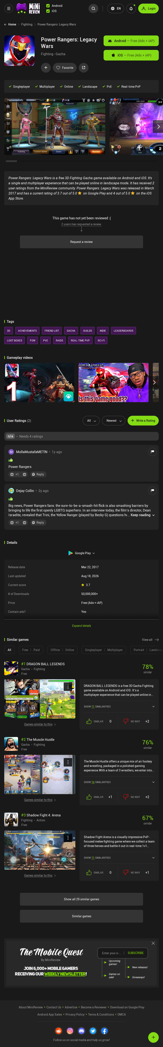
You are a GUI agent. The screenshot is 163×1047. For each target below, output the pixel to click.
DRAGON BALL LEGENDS (43, 664)
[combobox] (89, 420)
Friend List (52, 330)
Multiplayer (47, 87)
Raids (59, 340)
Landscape (90, 87)
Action (41, 820)
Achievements (27, 330)
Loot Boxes (14, 340)
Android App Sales (49, 1014)
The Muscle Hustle (37, 739)
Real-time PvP (131, 87)
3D (8, 330)
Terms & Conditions (101, 1014)
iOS (134, 55)
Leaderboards (123, 330)
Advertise (71, 1007)
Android (134, 40)
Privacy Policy (75, 1014)
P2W (32, 340)
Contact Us (53, 1007)
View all (147, 640)
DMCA (122, 1014)
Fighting (47, 54)
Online (68, 87)
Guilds (87, 330)
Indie (103, 330)
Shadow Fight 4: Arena (41, 815)
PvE (109, 87)
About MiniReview (31, 1007)
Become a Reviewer (94, 1007)
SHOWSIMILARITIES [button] (97, 706)
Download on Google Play (127, 1007)
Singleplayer (21, 87)
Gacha (60, 54)
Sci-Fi (101, 340)
